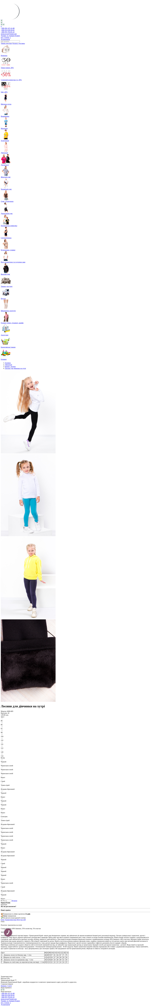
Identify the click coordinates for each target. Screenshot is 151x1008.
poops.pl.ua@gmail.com (9, 34)
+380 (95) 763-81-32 (7, 32)
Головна (8, 363)
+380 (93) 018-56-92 (7, 30)
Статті (9, 986)
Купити (14, 901)
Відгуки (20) (21, 920)
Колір (3, 758)
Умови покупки (6, 43)
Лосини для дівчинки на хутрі (15, 368)
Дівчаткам (8, 365)
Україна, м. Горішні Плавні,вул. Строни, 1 (10, 36)
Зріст (2, 717)
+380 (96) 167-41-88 (7, 28)
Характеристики (11, 920)
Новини (3, 986)
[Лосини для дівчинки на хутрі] (28, 453)
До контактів (5, 39)
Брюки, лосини (10, 366)
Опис (3, 920)
